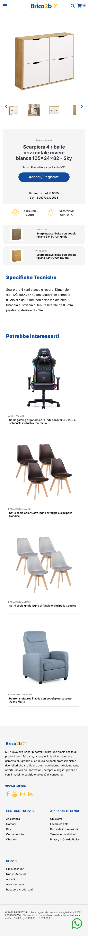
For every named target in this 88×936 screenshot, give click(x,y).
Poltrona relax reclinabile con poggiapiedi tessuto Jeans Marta (40, 700)
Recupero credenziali (19, 889)
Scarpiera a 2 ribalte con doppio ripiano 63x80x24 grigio (56, 235)
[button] (44, 60)
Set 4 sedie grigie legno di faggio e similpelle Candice (43, 605)
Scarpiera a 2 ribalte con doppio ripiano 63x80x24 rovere (56, 256)
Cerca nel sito (15, 834)
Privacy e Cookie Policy (65, 839)
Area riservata (15, 884)
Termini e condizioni (63, 834)
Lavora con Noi (59, 824)
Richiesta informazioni (64, 829)
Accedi (10, 879)
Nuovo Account (16, 874)
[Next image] (82, 107)
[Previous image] (6, 107)
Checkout (12, 839)
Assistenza (13, 818)
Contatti (11, 824)
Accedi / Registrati (44, 177)
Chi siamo (56, 818)
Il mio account (15, 868)
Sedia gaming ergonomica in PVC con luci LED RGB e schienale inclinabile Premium (42, 421)
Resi (8, 829)
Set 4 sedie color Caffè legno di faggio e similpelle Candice (40, 514)
